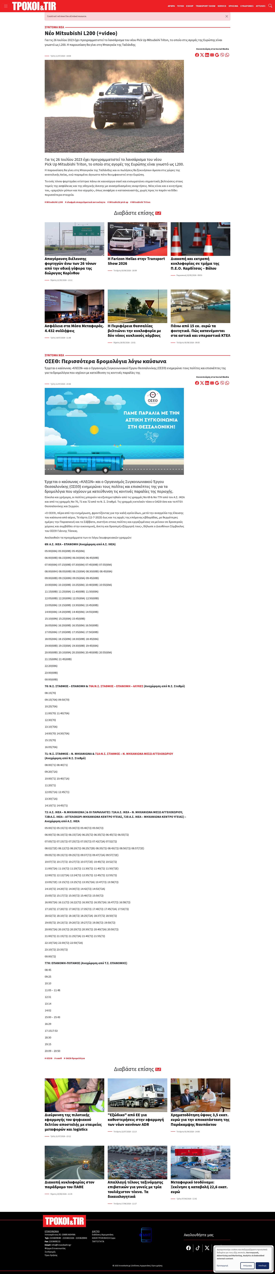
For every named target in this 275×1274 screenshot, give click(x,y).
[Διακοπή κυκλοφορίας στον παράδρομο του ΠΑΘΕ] (74, 1163)
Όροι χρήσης (157, 1265)
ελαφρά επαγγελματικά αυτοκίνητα (86, 202)
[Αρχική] (35, 6)
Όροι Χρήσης (51, 1255)
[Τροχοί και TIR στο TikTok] (198, 1248)
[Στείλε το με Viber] (222, 55)
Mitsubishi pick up (118, 202)
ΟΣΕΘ (49, 1058)
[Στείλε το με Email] (212, 55)
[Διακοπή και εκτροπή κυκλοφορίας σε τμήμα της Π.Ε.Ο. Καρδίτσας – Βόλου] (200, 239)
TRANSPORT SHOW (205, 6)
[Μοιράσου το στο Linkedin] (207, 55)
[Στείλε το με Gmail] (217, 55)
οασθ (59, 1058)
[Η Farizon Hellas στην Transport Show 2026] (137, 239)
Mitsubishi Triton (141, 202)
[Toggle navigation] (6, 6)
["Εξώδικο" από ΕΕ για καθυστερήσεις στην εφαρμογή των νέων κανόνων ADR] (137, 1095)
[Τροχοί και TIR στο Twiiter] (207, 1248)
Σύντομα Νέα (54, 27)
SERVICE (222, 6)
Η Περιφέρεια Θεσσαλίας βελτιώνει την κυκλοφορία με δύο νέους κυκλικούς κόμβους (134, 330)
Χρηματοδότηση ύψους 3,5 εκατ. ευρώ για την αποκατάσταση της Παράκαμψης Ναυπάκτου (200, 1119)
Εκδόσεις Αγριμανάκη (102, 1234)
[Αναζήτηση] (270, 6)
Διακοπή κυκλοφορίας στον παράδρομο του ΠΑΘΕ (69, 1184)
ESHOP (189, 6)
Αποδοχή (262, 1265)
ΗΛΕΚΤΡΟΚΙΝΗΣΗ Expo (103, 1238)
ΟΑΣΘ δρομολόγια (75, 1058)
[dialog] (243, 1259)
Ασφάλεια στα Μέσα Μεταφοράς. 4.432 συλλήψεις (74, 328)
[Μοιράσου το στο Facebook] (197, 55)
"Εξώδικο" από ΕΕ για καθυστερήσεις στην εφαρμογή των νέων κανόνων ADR (136, 1119)
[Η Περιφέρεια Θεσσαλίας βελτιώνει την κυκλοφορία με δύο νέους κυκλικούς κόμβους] (137, 307)
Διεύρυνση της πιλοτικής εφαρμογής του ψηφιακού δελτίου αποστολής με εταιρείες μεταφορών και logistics (73, 1122)
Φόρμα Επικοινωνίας (55, 1248)
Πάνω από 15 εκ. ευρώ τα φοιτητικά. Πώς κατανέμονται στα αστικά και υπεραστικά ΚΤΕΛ (200, 330)
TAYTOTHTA (98, 1241)
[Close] (226, 16)
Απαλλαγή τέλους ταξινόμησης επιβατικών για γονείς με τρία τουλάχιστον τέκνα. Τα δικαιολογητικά (135, 1189)
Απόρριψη (247, 1265)
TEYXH (180, 6)
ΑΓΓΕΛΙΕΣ (261, 6)
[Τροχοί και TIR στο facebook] (188, 1248)
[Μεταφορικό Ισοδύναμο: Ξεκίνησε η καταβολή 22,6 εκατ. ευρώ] (200, 1163)
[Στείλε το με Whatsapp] (227, 55)
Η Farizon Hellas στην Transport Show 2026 (136, 261)
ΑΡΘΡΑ (171, 6)
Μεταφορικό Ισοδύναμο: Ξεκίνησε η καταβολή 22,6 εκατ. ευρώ (199, 1187)
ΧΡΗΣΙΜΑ (233, 6)
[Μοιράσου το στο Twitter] (202, 55)
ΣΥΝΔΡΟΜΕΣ (247, 6)
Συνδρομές (50, 1251)
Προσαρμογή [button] (222, 1265)
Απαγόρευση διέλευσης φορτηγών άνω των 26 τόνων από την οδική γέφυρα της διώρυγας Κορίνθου (70, 266)
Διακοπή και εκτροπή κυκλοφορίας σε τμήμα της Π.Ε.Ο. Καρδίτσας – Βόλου (195, 263)
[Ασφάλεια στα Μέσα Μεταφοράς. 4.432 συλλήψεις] (74, 307)
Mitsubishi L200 (54, 202)
